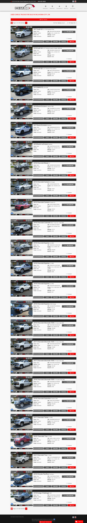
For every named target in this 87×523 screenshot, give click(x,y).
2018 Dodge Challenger (42, 493)
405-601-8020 (42, 1)
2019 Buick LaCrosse (42, 144)
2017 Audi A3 (43, 29)
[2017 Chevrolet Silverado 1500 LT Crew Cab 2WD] (22, 346)
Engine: (49, 33)
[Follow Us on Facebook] (73, 1)
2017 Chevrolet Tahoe (43, 417)
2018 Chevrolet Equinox (43, 243)
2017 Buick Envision (42, 125)
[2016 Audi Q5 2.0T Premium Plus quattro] (22, 73)
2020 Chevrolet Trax (42, 436)
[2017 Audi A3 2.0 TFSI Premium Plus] (22, 34)
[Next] (26, 23)
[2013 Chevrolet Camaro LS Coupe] (22, 186)
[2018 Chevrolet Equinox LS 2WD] (22, 247)
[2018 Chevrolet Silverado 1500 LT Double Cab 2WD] (22, 384)
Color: (34, 31)
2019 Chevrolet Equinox (43, 283)
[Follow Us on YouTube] (75, 1)
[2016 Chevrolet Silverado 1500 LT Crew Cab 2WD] (22, 327)
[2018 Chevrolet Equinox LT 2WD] (22, 268)
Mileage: (49, 34)
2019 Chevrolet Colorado (48, 222)
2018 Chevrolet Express (44, 304)
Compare (70, 38)
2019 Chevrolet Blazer (41, 163)
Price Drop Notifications (38, 41)
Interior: (35, 33)
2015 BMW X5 (40, 87)
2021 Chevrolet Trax (42, 455)
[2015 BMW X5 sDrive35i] (22, 92)
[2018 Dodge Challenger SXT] (22, 497)
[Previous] (12, 23)
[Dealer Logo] (25, 6)
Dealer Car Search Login (35, 519)
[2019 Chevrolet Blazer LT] (22, 167)
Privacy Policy (22, 516)
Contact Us (17, 516)
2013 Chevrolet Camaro (44, 182)
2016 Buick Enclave (43, 106)
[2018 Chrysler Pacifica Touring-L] (22, 478)
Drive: (34, 34)
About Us (14, 516)
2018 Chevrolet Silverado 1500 (49, 379)
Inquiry (47, 41)
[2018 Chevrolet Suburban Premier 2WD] (22, 403)
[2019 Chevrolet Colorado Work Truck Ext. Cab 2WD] (22, 227)
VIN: (48, 31)
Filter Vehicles (44, 19)
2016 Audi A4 (47, 48)
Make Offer (55, 41)
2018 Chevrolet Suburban (45, 398)
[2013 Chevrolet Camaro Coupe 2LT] (22, 207)
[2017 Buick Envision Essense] (22, 130)
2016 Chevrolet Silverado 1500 (48, 323)
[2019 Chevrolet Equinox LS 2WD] (22, 288)
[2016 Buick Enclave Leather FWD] (22, 111)
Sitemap (45, 519)
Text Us (72, 41)
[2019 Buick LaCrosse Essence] (22, 148)
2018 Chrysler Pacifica (43, 474)
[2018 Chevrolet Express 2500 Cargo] (22, 308)
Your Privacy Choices (50, 519)
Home (11, 516)
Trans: (34, 36)
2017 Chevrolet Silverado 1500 (48, 342)
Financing (64, 41)
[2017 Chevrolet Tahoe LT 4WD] (22, 422)
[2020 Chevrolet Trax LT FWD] (22, 441)
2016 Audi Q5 (44, 68)
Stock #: (49, 36)
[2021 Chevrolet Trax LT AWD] (22, 459)
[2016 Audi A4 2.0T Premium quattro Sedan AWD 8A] (22, 53)
